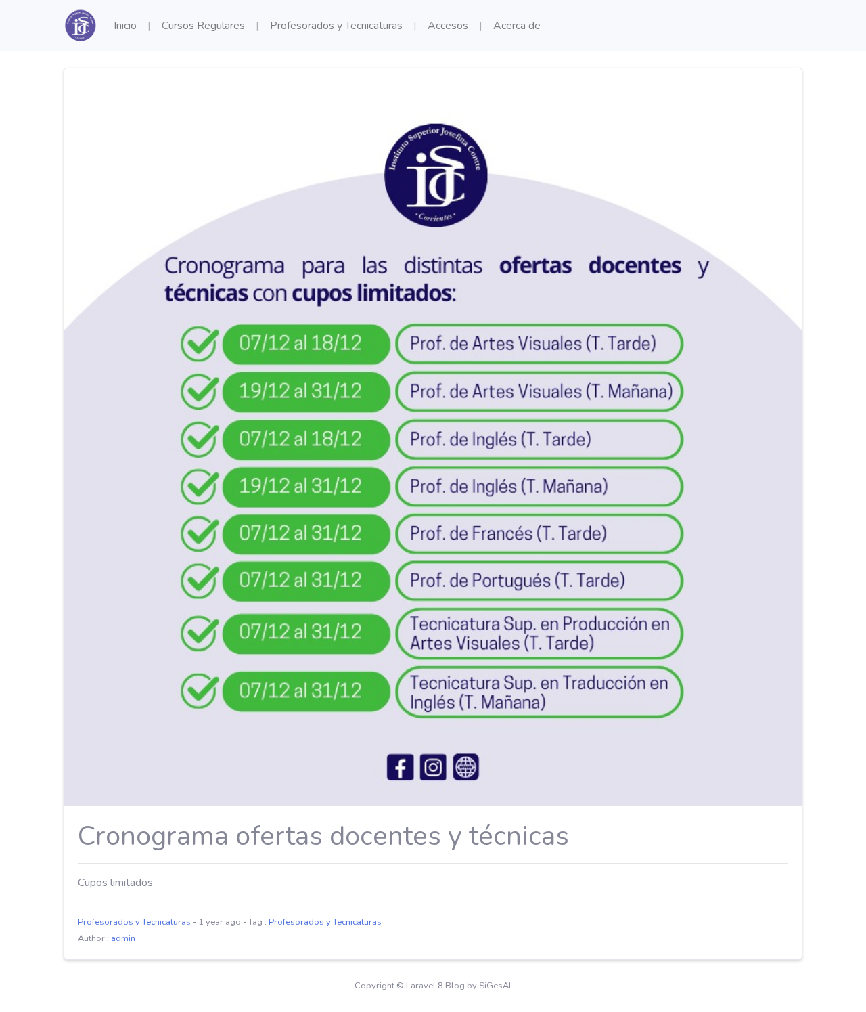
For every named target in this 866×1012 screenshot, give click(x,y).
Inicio (125, 25)
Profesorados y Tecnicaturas (336, 25)
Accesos (448, 25)
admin (123, 938)
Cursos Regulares (203, 25)
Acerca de (517, 25)
